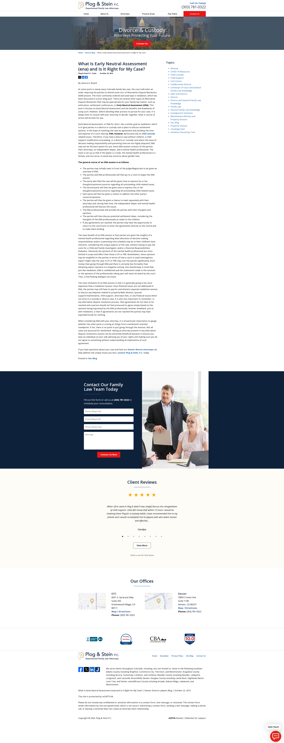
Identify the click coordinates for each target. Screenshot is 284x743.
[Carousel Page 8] (161, 536)
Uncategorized (178, 129)
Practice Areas (148, 14)
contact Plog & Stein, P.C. (130, 352)
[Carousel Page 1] (122, 536)
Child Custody (177, 74)
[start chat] (275, 736)
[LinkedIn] (91, 669)
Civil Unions (176, 81)
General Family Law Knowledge (185, 109)
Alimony (174, 68)
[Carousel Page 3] (133, 536)
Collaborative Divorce (181, 84)
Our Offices (142, 581)
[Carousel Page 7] (156, 536)
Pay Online (172, 14)
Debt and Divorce (179, 94)
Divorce (174, 97)
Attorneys (125, 14)
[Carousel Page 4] (139, 536)
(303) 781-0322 (194, 7)
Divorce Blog (90, 53)
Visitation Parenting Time (183, 132)
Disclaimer (164, 656)
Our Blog (92, 358)
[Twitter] (86, 669)
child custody (148, 133)
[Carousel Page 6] (150, 536)
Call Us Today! (198, 3)
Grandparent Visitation (182, 113)
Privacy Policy (177, 656)
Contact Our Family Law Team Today (103, 387)
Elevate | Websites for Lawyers (187, 718)
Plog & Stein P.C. (104, 718)
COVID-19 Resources (180, 71)
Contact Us (194, 14)
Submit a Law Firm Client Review (142, 555)
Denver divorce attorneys (140, 349)
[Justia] (97, 669)
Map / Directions (120, 611)
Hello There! (273, 727)
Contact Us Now (109, 454)
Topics (170, 62)
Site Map (189, 656)
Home (86, 14)
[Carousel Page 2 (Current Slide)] (128, 536)
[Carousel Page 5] (145, 536)
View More (142, 545)
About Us (104, 14)
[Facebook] (80, 669)
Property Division (179, 125)
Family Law (176, 106)
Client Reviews (142, 482)
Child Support (177, 78)
